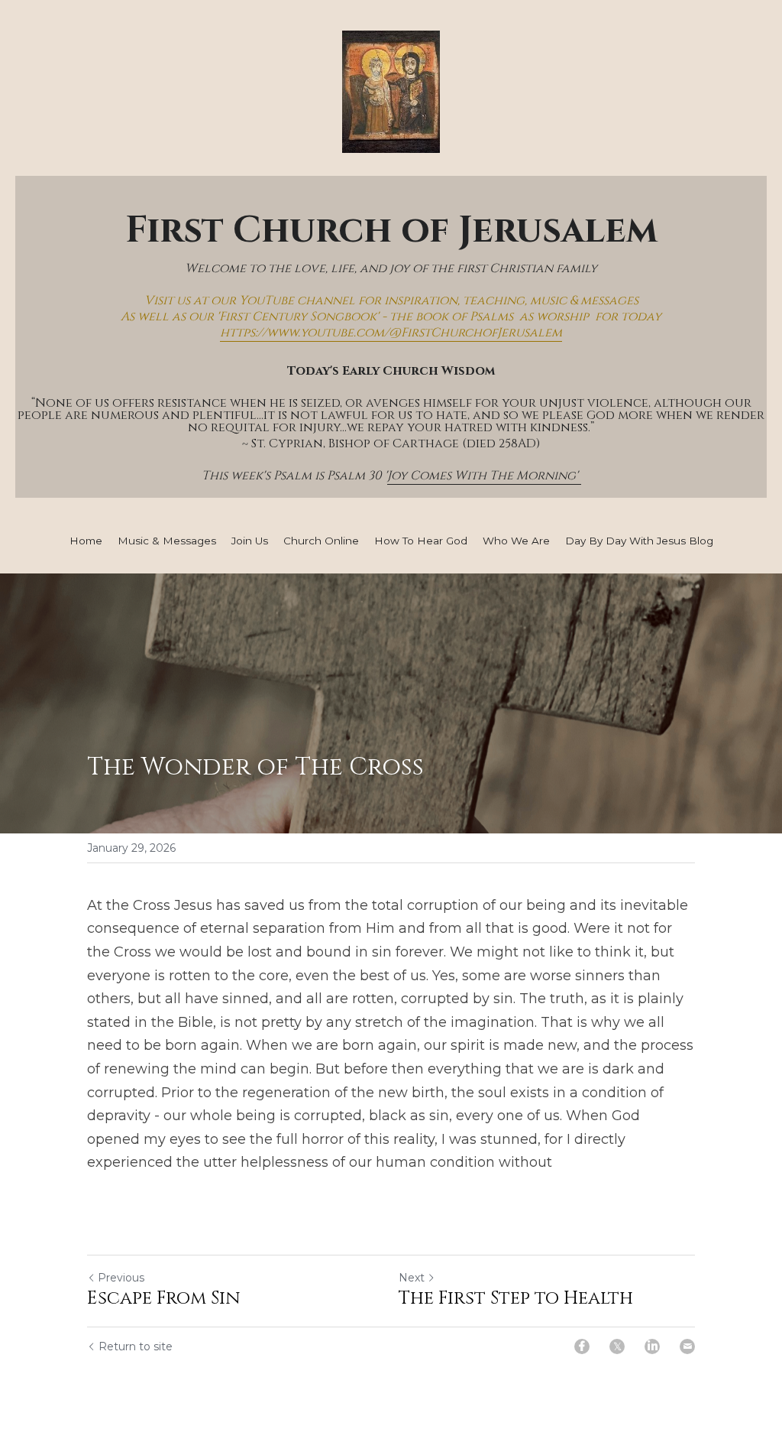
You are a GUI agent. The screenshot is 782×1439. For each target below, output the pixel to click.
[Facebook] (582, 1346)
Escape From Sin (163, 1298)
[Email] (687, 1346)
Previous (121, 1278)
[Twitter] (617, 1346)
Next (412, 1278)
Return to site (136, 1346)
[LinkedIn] (652, 1346)
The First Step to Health (516, 1298)
